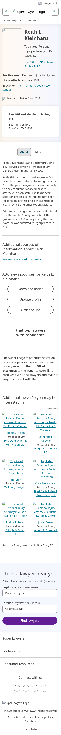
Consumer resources (18, 664)
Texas (22, 20)
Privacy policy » (44, 717)
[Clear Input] (53, 593)
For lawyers (11, 651)
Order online (30, 310)
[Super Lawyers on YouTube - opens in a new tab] (35, 688)
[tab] (24, 152)
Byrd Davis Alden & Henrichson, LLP (15, 442)
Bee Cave (32, 20)
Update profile (30, 299)
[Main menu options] (6, 12)
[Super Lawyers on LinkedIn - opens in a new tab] (44, 688)
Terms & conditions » (21, 717)
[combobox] (29, 593)
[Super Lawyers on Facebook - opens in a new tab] (17, 688)
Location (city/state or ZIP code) (21, 603)
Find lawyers (29, 620)
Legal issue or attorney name (20, 587)
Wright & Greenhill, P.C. (46, 450)
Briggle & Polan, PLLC (15, 532)
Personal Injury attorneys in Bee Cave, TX (27, 545)
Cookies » (30, 721)
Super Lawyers (13, 638)
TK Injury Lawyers (15, 487)
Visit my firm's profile (22, 259)
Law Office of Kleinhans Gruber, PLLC (38, 64)
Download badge (30, 289)
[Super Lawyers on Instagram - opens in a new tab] (26, 688)
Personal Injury (9, 20)
